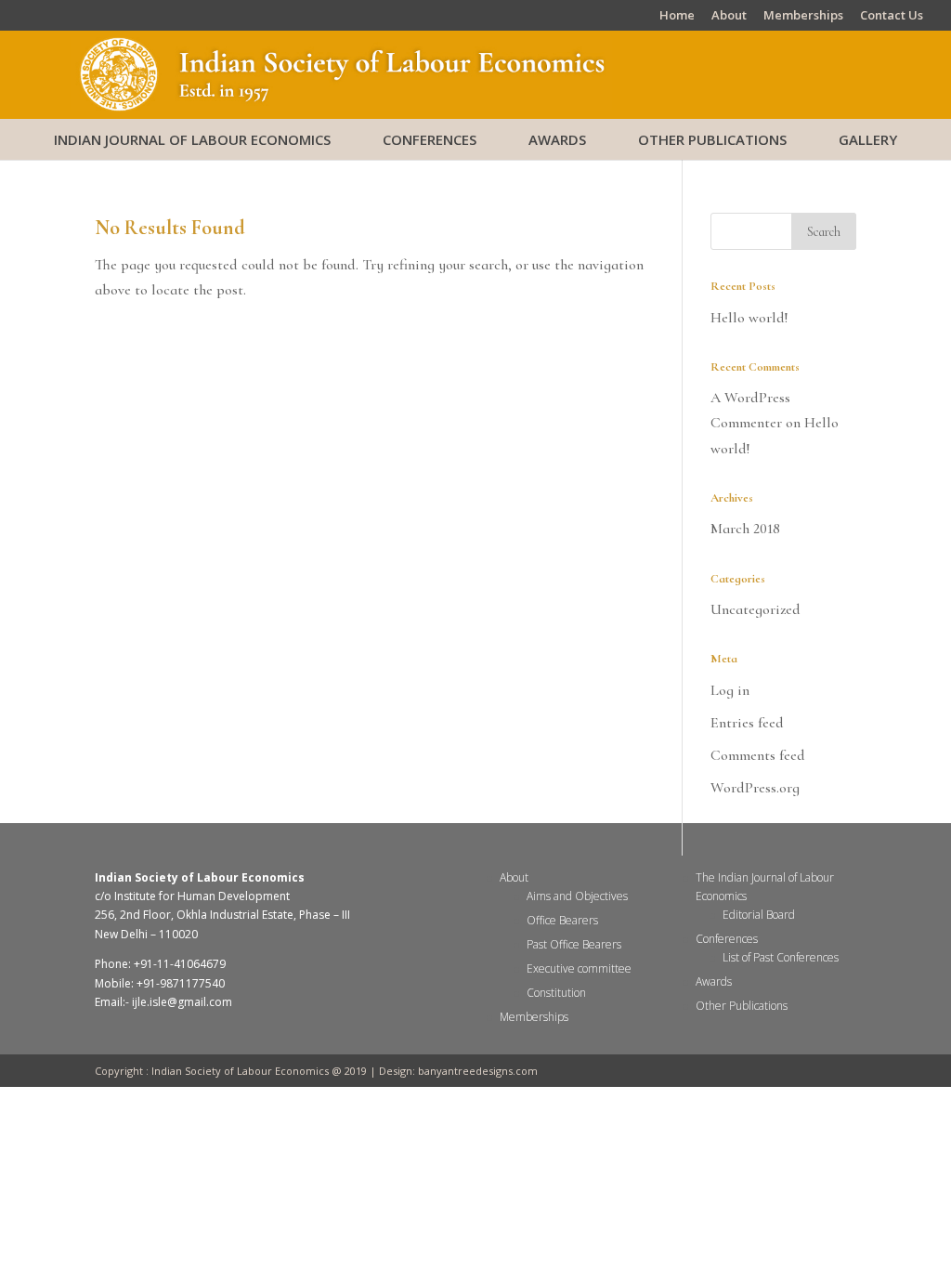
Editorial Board (759, 914)
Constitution (556, 993)
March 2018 (745, 528)
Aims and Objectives (577, 896)
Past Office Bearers (574, 944)
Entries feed (747, 722)
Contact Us (891, 16)
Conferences (429, 139)
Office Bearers (562, 920)
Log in (729, 690)
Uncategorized (755, 609)
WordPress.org (755, 787)
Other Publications (712, 139)
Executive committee (579, 968)
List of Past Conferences (781, 957)
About (729, 16)
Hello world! (749, 317)
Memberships (803, 16)
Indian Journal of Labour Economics (192, 139)
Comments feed (757, 755)
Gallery (868, 139)
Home (677, 16)
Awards (557, 139)
